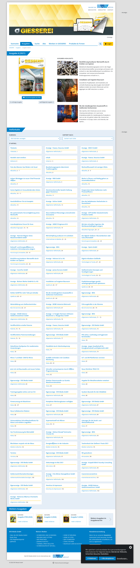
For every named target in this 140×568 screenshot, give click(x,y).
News (83, 340)
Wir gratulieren (87, 453)
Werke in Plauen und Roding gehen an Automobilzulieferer (95, 179)
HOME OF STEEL (69, 537)
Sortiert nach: (68, 135)
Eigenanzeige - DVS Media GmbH (93, 325)
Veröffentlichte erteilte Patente (21, 325)
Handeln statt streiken (18, 157)
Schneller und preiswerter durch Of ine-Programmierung (60, 370)
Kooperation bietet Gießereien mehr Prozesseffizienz (94, 191)
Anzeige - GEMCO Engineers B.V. (57, 224)
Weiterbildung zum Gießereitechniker (23, 304)
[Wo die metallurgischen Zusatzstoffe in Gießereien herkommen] (67, 114)
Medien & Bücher (16, 447)
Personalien (85, 456)
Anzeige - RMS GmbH (53, 178)
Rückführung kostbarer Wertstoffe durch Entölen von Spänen (94, 63)
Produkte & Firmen (77, 43)
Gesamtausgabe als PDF (32, 97)
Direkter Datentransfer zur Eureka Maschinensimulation (58, 381)
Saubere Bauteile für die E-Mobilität (94, 392)
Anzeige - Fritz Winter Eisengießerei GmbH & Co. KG (60, 475)
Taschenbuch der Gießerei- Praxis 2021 (95, 443)
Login (109, 44)
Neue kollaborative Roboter (20, 411)
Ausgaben (26, 43)
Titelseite (13, 148)
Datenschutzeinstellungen (62, 563)
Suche (37, 43)
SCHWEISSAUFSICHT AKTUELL (46, 546)
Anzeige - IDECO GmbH (89, 148)
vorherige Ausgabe (16, 102)
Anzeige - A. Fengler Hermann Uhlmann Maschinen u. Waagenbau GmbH (59, 315)
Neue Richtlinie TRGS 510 (90, 369)
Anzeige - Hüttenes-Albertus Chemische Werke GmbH (24, 498)
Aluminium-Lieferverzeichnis (73, 544)
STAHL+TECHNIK (69, 541)
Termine (13, 453)
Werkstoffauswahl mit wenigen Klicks (94, 167)
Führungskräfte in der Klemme (92, 304)
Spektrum (49, 285)
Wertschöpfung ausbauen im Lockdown (59, 236)
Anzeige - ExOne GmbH (54, 201)
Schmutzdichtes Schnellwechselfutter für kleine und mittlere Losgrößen (24, 421)
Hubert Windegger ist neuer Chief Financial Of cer (25, 179)
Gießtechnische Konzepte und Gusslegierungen (92, 271)
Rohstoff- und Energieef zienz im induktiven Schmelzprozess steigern (22, 248)
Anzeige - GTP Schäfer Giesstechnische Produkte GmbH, (95, 214)
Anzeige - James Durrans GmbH (56, 270)
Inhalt (48, 157)
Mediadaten (92, 10)
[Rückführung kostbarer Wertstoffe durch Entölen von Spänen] (67, 68)
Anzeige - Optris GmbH (89, 247)
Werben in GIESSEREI (57, 43)
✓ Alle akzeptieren (107, 558)
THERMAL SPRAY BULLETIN (45, 544)
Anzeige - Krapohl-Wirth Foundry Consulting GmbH (97, 463)
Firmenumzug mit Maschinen (20, 401)
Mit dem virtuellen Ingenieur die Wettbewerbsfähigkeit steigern (93, 225)
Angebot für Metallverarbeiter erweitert (95, 380)
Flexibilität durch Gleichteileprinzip (58, 346)
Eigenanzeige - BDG (52, 247)
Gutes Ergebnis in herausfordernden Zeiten (25, 190)
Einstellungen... (122, 558)
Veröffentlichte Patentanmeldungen (23, 335)
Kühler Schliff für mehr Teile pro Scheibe (24, 293)
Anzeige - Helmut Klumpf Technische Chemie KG (58, 433)
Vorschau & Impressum (54, 485)
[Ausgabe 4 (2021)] (32, 76)
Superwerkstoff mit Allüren (55, 420)
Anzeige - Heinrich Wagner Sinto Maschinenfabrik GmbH (21, 237)
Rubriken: (12, 135)
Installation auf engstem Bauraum (91, 80)
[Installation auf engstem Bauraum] (67, 91)
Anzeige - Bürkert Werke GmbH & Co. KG (24, 281)
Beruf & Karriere (15, 308)
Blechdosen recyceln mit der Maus (22, 443)
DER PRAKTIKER (42, 539)
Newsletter (102, 10)
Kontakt (110, 10)
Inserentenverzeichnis (89, 474)
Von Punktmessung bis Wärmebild (22, 432)
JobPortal (13, 541)
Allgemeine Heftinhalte (53, 151)
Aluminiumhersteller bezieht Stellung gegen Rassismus (59, 191)
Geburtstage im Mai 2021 (54, 462)
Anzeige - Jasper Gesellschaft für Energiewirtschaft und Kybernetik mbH (95, 347)
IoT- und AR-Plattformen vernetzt (93, 358)
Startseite (15, 43)
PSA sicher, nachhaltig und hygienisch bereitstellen (95, 336)
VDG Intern (49, 466)
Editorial (13, 161)
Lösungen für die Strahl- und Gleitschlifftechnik (91, 421)
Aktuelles (13, 170)
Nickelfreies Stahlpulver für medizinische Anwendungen (24, 347)
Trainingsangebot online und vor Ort (23, 392)
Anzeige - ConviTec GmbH (19, 270)
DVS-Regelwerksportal (17, 539)
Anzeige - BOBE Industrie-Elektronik (58, 304)
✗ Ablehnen (91, 558)
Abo (44, 43)
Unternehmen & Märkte (53, 239)
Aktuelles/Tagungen (16, 228)
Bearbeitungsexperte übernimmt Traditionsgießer (57, 168)
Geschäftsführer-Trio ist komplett (21, 201)
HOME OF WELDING (70, 535)
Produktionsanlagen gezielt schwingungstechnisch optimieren (93, 282)
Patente (12, 329)
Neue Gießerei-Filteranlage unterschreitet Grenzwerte (60, 214)
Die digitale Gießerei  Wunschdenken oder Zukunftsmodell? (96, 237)
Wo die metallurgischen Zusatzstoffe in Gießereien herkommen (93, 107)
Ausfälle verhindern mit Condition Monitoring (57, 358)
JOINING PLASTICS (42, 541)
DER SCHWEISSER (69, 539)
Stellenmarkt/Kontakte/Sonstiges (21, 474)
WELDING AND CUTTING (44, 537)
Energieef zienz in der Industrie (57, 443)
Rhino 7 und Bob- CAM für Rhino (21, 358)
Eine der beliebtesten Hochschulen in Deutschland (94, 202)
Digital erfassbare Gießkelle (91, 258)
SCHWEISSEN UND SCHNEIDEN (46, 535)
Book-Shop (13, 537)
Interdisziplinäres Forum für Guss (21, 224)
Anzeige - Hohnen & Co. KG (55, 258)
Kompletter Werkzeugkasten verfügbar (59, 401)
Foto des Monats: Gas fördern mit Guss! (23, 167)
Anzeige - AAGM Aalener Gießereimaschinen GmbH (19, 315)
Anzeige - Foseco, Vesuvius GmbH (57, 148)
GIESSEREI (11, 47)
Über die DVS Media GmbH (18, 535)
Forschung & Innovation (89, 241)
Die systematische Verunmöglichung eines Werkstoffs (25, 214)
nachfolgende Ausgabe (46, 102)
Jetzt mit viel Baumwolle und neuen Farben (25, 369)
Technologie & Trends (89, 262)
